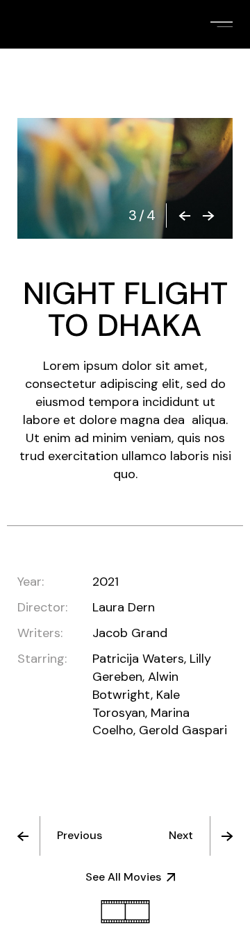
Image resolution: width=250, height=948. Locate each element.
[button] (185, 216)
